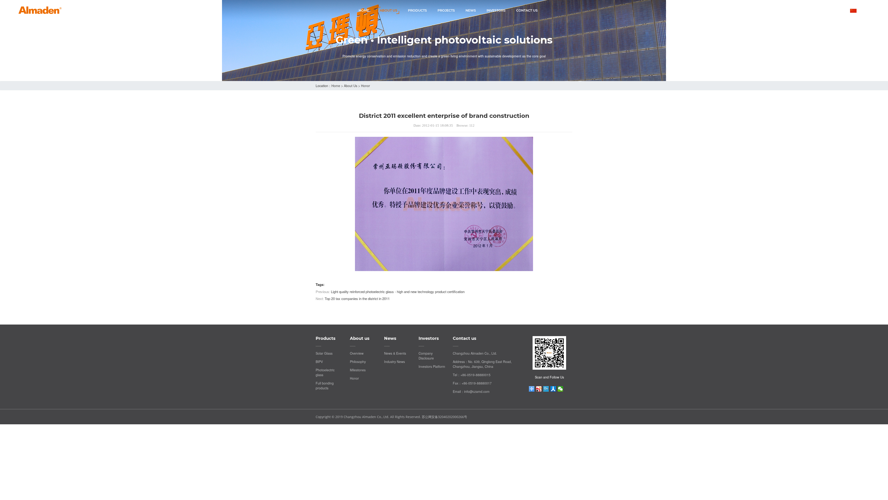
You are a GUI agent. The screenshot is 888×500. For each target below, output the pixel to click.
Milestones (358, 370)
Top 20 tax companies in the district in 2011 (357, 298)
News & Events (395, 353)
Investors (496, 10)
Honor (365, 85)
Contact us (527, 10)
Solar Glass (324, 353)
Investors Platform (432, 366)
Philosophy (358, 361)
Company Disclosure (426, 355)
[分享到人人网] (553, 389)
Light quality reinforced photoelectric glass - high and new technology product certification (398, 291)
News (471, 10)
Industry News (394, 361)
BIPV (319, 361)
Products (417, 10)
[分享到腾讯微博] (546, 389)
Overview (357, 353)
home (335, 85)
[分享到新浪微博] (539, 389)
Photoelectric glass (325, 372)
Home (364, 10)
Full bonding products (325, 385)
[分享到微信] (560, 389)
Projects (446, 10)
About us (388, 10)
